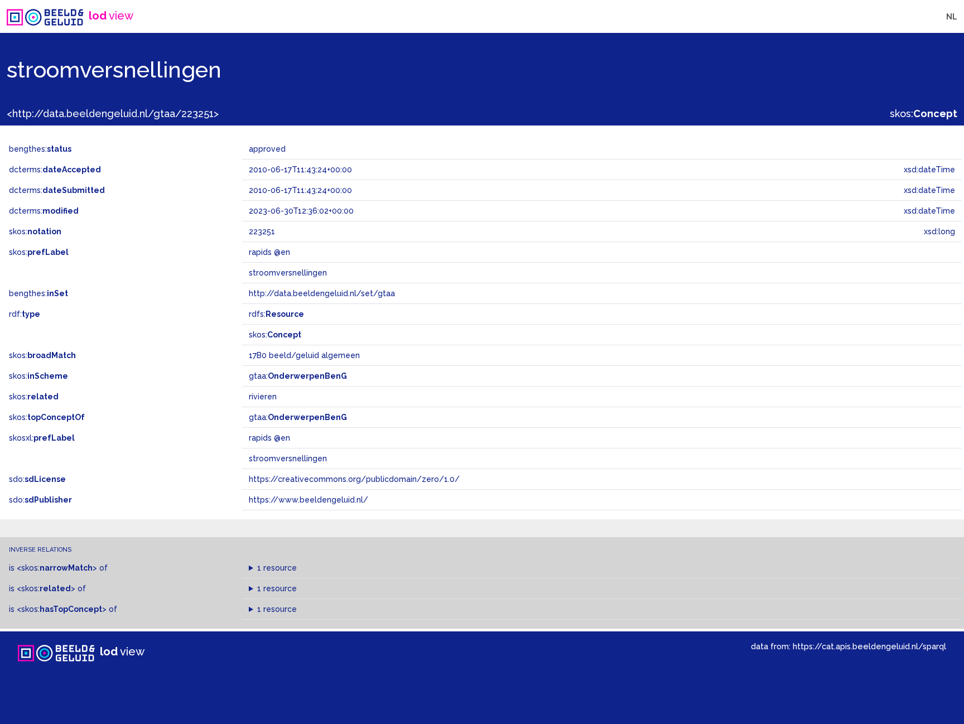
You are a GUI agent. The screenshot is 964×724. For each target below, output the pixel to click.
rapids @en (269, 437)
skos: (923, 113)
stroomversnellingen (288, 458)
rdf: (24, 314)
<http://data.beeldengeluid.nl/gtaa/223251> (113, 113)
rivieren (263, 396)
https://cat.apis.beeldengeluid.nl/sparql (869, 646)
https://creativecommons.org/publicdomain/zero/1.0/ (354, 479)
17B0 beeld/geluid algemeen (304, 355)
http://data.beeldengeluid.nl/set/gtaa (322, 293)
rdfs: (276, 314)
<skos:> (57, 567)
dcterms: (55, 169)
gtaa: (298, 375)
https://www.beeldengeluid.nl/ (308, 499)
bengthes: (40, 148)
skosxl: (42, 437)
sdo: (37, 479)
